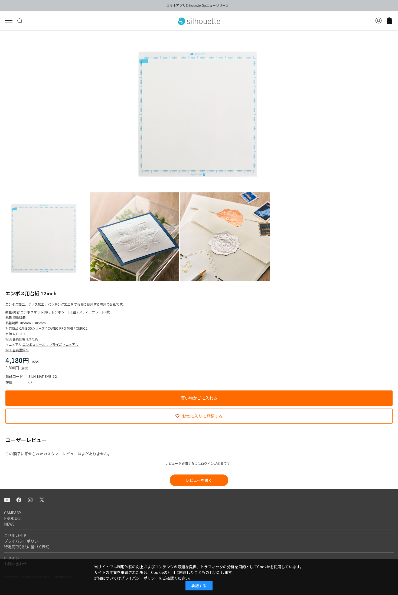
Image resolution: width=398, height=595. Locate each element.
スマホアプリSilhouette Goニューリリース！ (199, 5)
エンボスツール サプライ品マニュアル (50, 344)
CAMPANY (12, 512)
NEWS (9, 524)
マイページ (378, 20)
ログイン (207, 463)
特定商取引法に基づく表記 (27, 546)
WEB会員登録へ (17, 349)
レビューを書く (199, 480)
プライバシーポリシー (23, 541)
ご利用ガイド (15, 535)
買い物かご (389, 20)
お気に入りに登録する (202, 416)
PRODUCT (13, 518)
